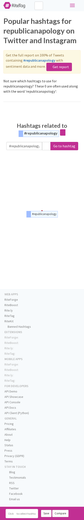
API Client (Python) (16, 413)
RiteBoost (11, 305)
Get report (60, 67)
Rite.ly (8, 310)
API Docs (10, 408)
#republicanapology (41, 133)
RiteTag (9, 316)
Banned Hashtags (19, 327)
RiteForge (11, 300)
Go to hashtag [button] (64, 146)
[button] (46, 146)
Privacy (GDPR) (14, 456)
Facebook (16, 494)
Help (7, 440)
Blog (12, 472)
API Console (12, 402)
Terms (8, 461)
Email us (14, 499)
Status (8, 445)
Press (8, 450)
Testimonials (17, 477)
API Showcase (13, 397)
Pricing (9, 424)
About (8, 435)
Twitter (14, 488)
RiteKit (8, 321)
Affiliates (10, 429)
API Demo (10, 391)
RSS (12, 483)
